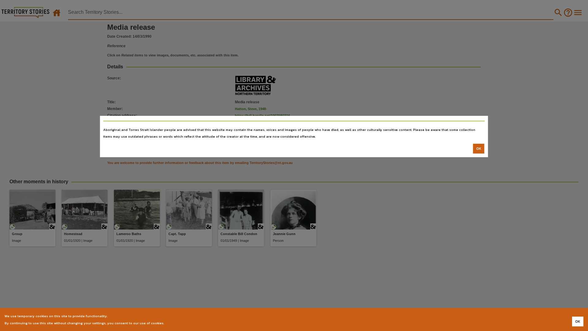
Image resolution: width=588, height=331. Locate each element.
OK (478, 148)
